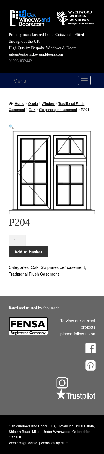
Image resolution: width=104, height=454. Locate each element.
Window (48, 103)
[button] (11, 126)
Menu (19, 80)
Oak (32, 109)
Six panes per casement (58, 109)
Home (19, 103)
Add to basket (28, 252)
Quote (33, 103)
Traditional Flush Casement (34, 274)
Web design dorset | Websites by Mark (38, 442)
